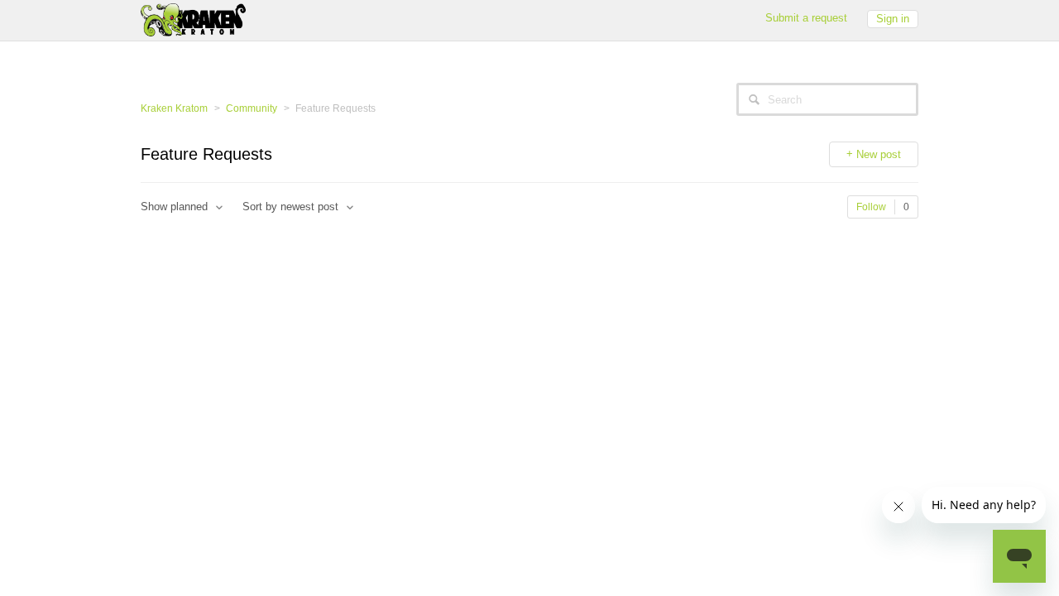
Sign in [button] (892, 18)
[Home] (193, 18)
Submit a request (806, 18)
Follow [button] (871, 207)
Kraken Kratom (174, 108)
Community (251, 108)
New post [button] (878, 154)
